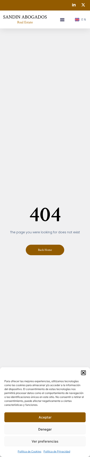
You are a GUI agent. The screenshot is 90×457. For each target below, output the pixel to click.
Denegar (45, 429)
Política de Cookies (29, 451)
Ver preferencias (45, 441)
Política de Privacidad (56, 451)
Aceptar (45, 417)
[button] (83, 373)
